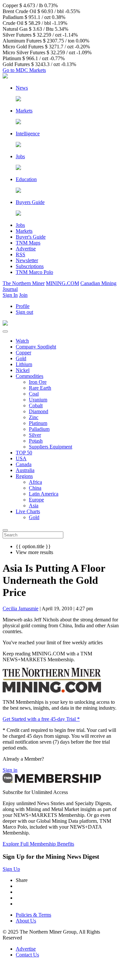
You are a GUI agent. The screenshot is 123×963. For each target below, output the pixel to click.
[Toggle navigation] (5, 331)
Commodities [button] (29, 376)
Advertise (26, 248)
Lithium (24, 364)
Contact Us (27, 954)
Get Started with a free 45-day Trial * (41, 719)
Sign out (24, 312)
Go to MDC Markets (24, 70)
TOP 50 (24, 452)
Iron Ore (38, 382)
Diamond (38, 411)
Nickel (23, 370)
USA (21, 458)
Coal (34, 394)
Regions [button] (24, 476)
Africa (35, 482)
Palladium (39, 429)
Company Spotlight (36, 346)
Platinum (38, 423)
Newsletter (27, 260)
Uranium (38, 399)
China (35, 488)
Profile (23, 306)
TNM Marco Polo (34, 272)
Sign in (10, 770)
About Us (26, 920)
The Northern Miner (24, 283)
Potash (36, 441)
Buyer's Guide (31, 237)
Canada (23, 464)
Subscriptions (30, 266)
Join (23, 295)
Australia (25, 470)
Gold (21, 358)
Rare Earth (40, 388)
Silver (35, 435)
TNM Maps (28, 242)
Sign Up (11, 869)
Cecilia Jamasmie (20, 608)
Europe (36, 499)
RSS (20, 254)
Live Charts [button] (28, 511)
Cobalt (36, 405)
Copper (23, 352)
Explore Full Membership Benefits (38, 844)
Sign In (10, 295)
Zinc (33, 417)
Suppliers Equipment (50, 446)
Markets (24, 231)
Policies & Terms (33, 915)
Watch (22, 341)
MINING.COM (62, 283)
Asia (33, 505)
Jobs (20, 225)
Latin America (43, 494)
